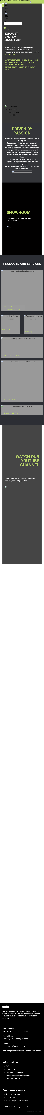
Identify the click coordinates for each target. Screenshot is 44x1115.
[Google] (3, 1007)
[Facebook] (5, 1007)
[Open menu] (3, 4)
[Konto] (8, 29)
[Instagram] (7, 1007)
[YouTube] (8, 1007)
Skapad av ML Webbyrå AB (34, 1111)
